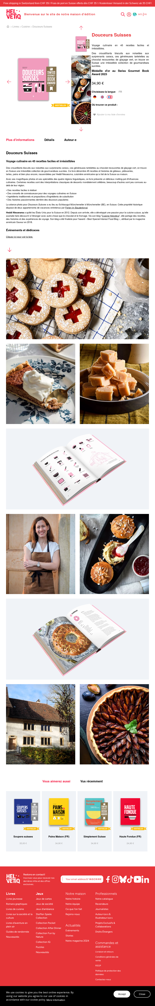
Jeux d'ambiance (45, 909)
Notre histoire (73, 898)
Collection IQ (43, 942)
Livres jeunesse (14, 898)
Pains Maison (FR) (58, 836)
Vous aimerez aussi (56, 781)
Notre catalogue (104, 898)
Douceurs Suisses (42, 26)
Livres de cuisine (15, 909)
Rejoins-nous (73, 914)
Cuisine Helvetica (110, 215)
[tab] (24, 139)
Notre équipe (73, 903)
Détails (49, 139)
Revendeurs (101, 903)
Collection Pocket (45, 923)
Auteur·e (70, 139)
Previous (9, 81)
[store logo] (13, 14)
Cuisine (25, 26)
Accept (122, 994)
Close (142, 994)
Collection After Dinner (48, 928)
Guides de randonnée (17, 931)
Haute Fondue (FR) (130, 836)
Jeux (39, 894)
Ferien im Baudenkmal (76, 207)
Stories (69, 935)
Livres (15, 26)
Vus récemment (91, 781)
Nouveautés (12, 936)
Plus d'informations (20, 139)
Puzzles (40, 947)
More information (55, 1000)
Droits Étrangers (103, 931)
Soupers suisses (23, 836)
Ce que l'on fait (74, 909)
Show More (9, 250)
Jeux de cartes (44, 898)
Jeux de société (44, 903)
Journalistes (101, 909)
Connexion (129, 14)
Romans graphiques (16, 903)
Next (67, 81)
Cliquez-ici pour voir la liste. (19, 236)
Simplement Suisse (95, 836)
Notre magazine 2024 (77, 940)
